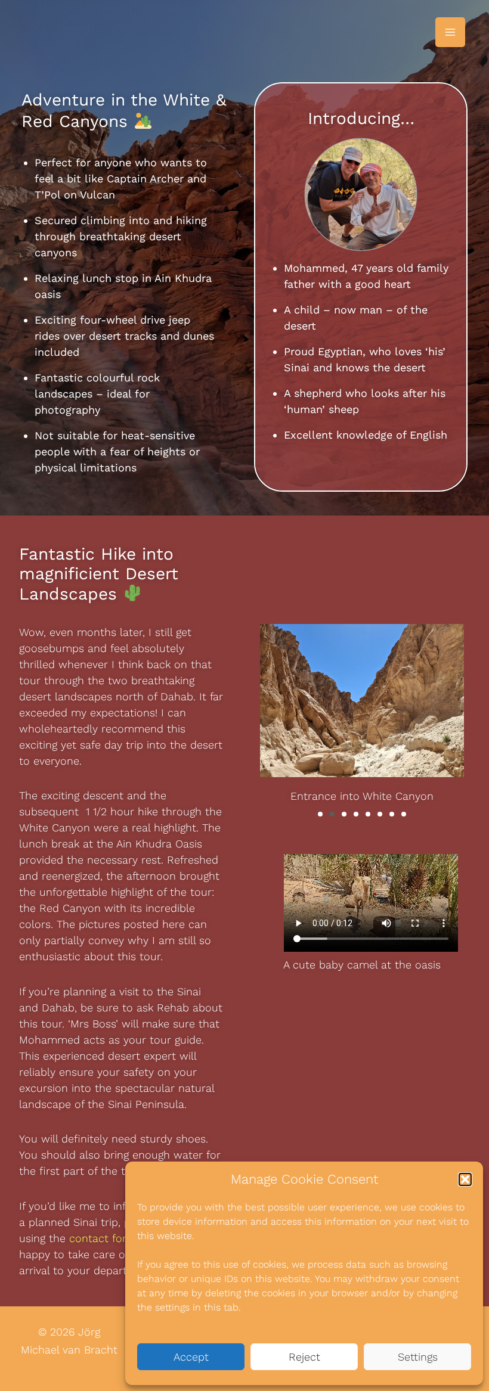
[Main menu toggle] (450, 32)
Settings (418, 1356)
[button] (465, 1179)
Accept (191, 1356)
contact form (103, 1238)
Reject (304, 1356)
